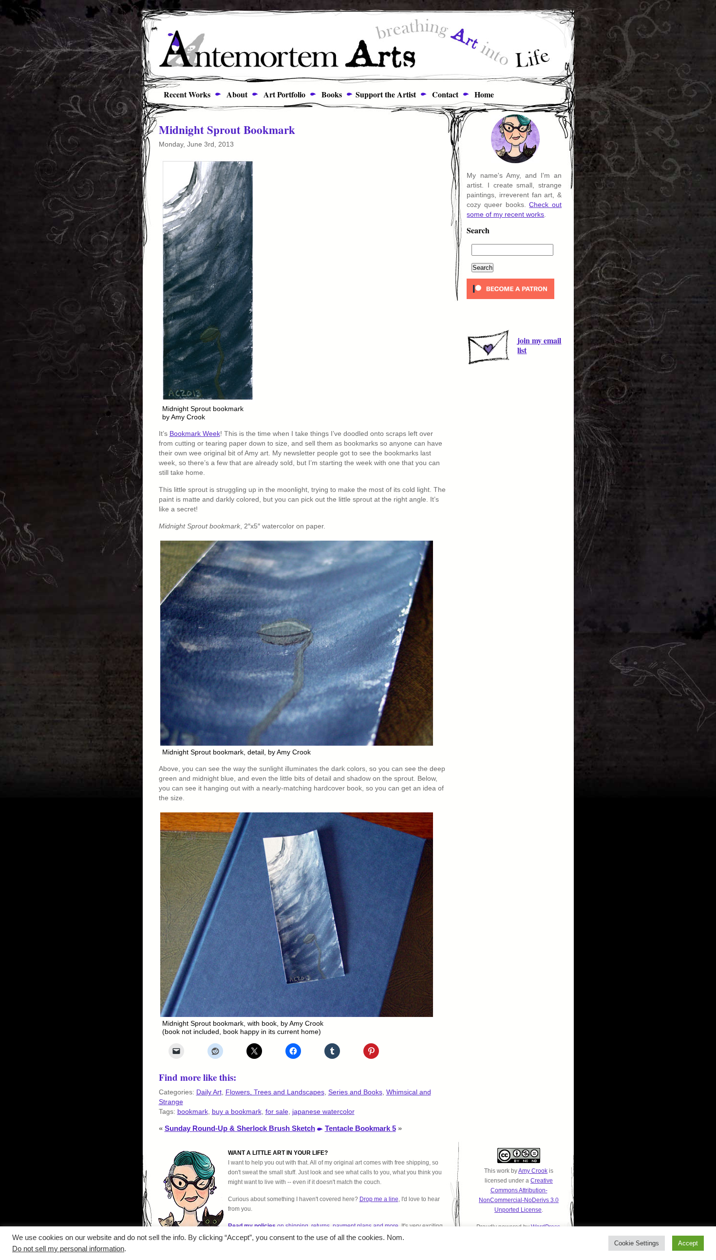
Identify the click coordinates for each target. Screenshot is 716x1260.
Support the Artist (386, 94)
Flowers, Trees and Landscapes (275, 1092)
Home (483, 94)
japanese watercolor (323, 1111)
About (235, 94)
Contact (444, 94)
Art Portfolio (283, 94)
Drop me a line (378, 1199)
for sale (276, 1111)
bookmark (192, 1111)
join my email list (539, 345)
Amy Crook (532, 1170)
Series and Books (355, 1092)
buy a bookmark (237, 1111)
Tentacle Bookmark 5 (360, 1128)
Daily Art (209, 1092)
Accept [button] (688, 1243)
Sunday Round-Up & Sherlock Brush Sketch (240, 1128)
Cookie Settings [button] (636, 1243)
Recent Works (183, 94)
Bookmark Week (195, 433)
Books (330, 94)
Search (478, 231)
